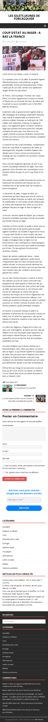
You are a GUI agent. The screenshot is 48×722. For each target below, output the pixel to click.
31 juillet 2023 (10, 41)
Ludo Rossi (22, 41)
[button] (44, 25)
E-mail (5, 451)
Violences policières (10, 568)
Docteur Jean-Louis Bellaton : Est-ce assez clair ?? (22, 580)
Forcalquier (6, 551)
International (7, 556)
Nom (4, 444)
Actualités (6, 527)
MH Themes (39, 720)
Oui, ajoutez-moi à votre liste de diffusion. (22, 472)
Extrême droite (8, 547)
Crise (4, 535)
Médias (5, 564)
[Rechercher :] (24, 621)
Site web (5, 458)
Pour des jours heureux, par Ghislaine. (26, 690)
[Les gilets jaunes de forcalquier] (24, 10)
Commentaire (7, 425)
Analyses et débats (9, 531)
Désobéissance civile (10, 539)
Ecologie (5, 543)
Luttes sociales (8, 560)
